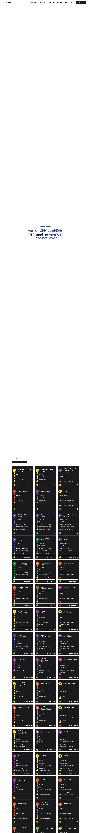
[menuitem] (17, 2)
